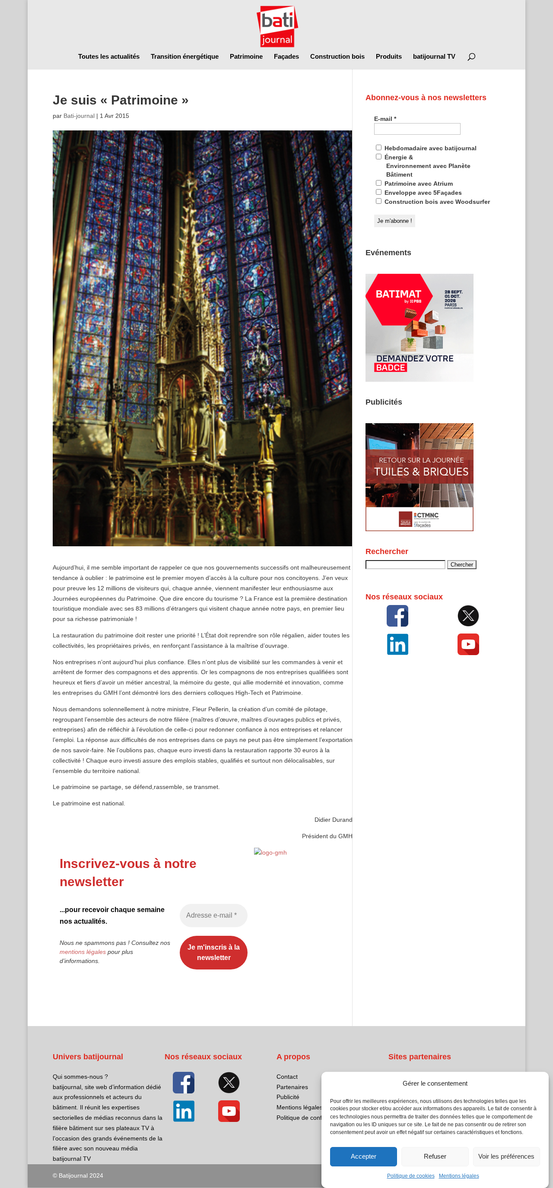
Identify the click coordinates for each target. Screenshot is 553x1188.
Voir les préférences (506, 1156)
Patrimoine (246, 57)
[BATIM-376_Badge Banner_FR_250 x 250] (419, 379)
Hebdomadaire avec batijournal (430, 148)
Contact (287, 1076)
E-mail (385, 118)
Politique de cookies (411, 1176)
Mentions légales (459, 1176)
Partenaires (292, 1086)
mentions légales (83, 951)
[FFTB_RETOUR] (419, 529)
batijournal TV (434, 57)
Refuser (435, 1156)
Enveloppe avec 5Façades (422, 192)
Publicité (287, 1096)
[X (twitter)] (468, 616)
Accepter (363, 1156)
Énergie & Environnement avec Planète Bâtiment (426, 166)
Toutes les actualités (109, 57)
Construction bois (337, 57)
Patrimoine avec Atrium (418, 183)
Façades (286, 57)
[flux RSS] (397, 616)
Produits (389, 57)
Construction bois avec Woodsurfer (436, 201)
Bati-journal (79, 115)
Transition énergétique (185, 57)
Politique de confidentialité (312, 1117)
